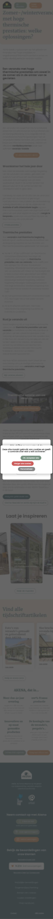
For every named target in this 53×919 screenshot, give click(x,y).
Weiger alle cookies (22, 464)
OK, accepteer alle (31, 458)
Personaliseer (26, 469)
